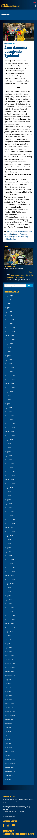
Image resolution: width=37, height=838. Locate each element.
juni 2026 (8, 304)
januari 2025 (9, 372)
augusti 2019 (9, 632)
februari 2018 (9, 704)
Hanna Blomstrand (25, 231)
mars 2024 (8, 412)
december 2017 (10, 712)
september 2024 (10, 388)
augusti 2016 (9, 776)
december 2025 (10, 328)
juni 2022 (8, 496)
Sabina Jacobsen (10, 239)
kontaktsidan (14, 802)
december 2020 (10, 568)
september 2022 (10, 484)
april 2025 (8, 360)
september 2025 (10, 340)
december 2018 (10, 664)
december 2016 (10, 760)
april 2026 (8, 312)
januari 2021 (9, 564)
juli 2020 (8, 588)
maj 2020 (8, 596)
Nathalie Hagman (10, 236)
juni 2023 (8, 448)
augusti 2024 (9, 392)
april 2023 (8, 456)
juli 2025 (8, 348)
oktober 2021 (9, 528)
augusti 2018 (9, 680)
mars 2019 (8, 652)
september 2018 (10, 676)
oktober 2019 (9, 624)
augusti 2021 (9, 536)
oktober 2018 (9, 672)
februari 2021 (9, 560)
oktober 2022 (9, 480)
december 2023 (10, 424)
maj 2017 (8, 740)
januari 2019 (9, 660)
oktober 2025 (9, 336)
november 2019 (10, 620)
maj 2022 (8, 500)
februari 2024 (9, 416)
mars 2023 (8, 460)
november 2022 (10, 476)
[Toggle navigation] (34, 5)
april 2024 (8, 408)
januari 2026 (9, 324)
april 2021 (8, 552)
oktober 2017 (9, 720)
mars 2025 (8, 364)
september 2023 (10, 436)
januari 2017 (9, 756)
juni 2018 (8, 688)
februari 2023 (9, 464)
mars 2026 (8, 316)
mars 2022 (8, 508)
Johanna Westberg (20, 234)
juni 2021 (8, 544)
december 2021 (10, 520)
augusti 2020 (9, 584)
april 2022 (8, 504)
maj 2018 (8, 692)
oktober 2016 (9, 768)
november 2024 (10, 380)
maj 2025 (8, 356)
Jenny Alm (8, 234)
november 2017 (10, 716)
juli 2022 (8, 492)
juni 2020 (8, 592)
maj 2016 (8, 780)
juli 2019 (8, 636)
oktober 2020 (9, 576)
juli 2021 (8, 540)
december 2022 (10, 472)
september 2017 (10, 724)
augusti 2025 (9, 344)
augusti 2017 (9, 728)
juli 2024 (8, 396)
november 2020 (10, 572)
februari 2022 (9, 512)
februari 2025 (9, 368)
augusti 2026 (9, 296)
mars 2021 (8, 556)
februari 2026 (9, 320)
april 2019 (8, 648)
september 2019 (10, 628)
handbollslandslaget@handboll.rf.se (15, 813)
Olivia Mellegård (24, 236)
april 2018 (8, 696)
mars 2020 (8, 604)
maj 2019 (8, 644)
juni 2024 (8, 400)
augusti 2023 (9, 440)
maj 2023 (8, 452)
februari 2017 (9, 752)
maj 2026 (8, 308)
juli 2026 (8, 300)
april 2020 (8, 600)
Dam (5, 43)
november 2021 (10, 524)
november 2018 (10, 668)
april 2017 (8, 744)
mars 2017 (8, 748)
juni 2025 (8, 352)
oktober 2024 (9, 384)
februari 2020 (9, 608)
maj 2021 (8, 548)
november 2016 (10, 764)
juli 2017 (8, 732)
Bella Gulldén (12, 231)
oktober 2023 (9, 432)
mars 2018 (8, 700)
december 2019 (10, 616)
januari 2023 (9, 468)
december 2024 (10, 376)
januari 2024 (9, 420)
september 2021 (10, 532)
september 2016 (10, 772)
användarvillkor (11, 816)
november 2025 (10, 332)
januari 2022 (9, 516)
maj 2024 (8, 404)
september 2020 (10, 580)
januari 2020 (9, 612)
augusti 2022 (9, 488)
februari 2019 (9, 656)
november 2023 (10, 428)
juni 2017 (8, 736)
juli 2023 (8, 444)
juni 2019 (8, 640)
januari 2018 (9, 708)
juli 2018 (8, 684)
